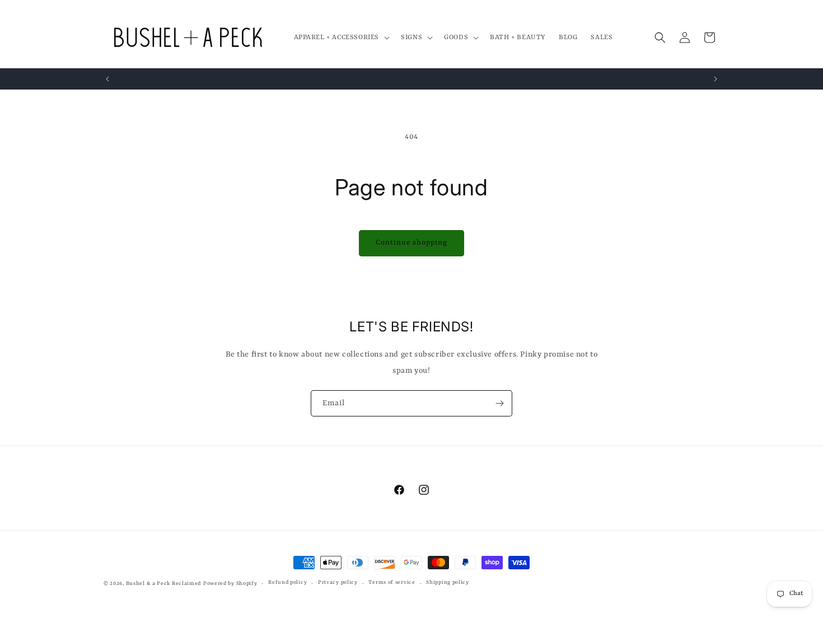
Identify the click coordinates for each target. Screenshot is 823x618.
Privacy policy (338, 582)
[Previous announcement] (107, 79)
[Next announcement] (715, 79)
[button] (341, 37)
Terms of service (391, 582)
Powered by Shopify (230, 583)
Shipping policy (447, 582)
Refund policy (287, 582)
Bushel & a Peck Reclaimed (164, 583)
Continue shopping (411, 242)
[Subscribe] (499, 403)
